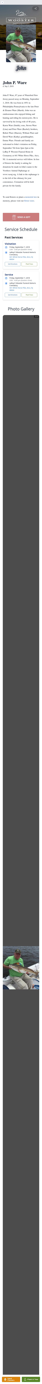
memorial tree (31, 196)
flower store (29, 200)
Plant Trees (29, 264)
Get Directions (12, 264)
